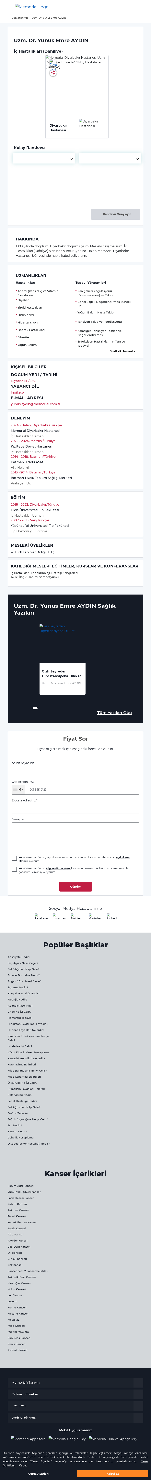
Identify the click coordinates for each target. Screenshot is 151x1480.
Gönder (75, 886)
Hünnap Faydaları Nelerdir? (26, 1029)
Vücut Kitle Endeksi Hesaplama (28, 1052)
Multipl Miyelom (18, 1331)
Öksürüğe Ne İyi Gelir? (22, 1082)
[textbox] (44, 158)
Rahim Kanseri (17, 1204)
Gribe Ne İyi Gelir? (19, 1011)
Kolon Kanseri (17, 1289)
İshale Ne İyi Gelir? (20, 1046)
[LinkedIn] (111, 918)
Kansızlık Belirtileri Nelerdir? (26, 1058)
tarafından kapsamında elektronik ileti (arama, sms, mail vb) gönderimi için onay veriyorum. (74, 870)
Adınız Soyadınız (23, 763)
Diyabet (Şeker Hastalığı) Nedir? (29, 1143)
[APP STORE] (30, 1439)
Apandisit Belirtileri (20, 1005)
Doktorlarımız (20, 17)
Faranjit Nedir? (17, 999)
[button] (141, 7)
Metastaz (13, 1319)
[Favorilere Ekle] (53, 62)
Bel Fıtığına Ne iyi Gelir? (23, 969)
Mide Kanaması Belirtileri (24, 1076)
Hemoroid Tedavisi (20, 1017)
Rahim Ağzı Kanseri (21, 1185)
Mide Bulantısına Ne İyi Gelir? (27, 1070)
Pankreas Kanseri (19, 1337)
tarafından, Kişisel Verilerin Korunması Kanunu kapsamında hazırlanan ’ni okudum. (74, 859)
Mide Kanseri (16, 1325)
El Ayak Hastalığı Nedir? (24, 993)
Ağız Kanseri (16, 1234)
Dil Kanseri (15, 1252)
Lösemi (12, 1301)
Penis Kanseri (17, 1344)
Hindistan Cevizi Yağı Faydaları (28, 1023)
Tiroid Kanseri (17, 1216)
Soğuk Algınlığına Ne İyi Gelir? (28, 1119)
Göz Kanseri (15, 1264)
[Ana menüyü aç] (6, 6)
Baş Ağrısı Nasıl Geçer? (23, 963)
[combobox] (44, 158)
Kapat (23, 1465)
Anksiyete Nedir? (19, 956)
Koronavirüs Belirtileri (22, 1064)
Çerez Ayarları (38, 1473)
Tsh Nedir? (15, 1125)
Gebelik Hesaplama (21, 1137)
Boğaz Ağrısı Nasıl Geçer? (24, 981)
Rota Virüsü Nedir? (20, 1094)
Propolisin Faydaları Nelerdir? (27, 1088)
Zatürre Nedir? (17, 1131)
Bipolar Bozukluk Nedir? (24, 975)
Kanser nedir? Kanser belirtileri (28, 1271)
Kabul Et (113, 1473)
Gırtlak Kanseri (17, 1258)
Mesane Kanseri (18, 1313)
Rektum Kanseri (18, 1210)
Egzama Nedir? (18, 987)
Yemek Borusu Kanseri (22, 1222)
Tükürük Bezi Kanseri (22, 1277)
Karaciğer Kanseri (19, 1283)
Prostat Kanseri (18, 1350)
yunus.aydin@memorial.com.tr (36, 404)
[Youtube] (93, 918)
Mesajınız (18, 819)
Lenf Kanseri (16, 1295)
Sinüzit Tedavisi (18, 1113)
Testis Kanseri (17, 1228)
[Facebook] (39, 918)
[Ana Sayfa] (32, 7)
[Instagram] (57, 918)
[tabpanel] (62, 663)
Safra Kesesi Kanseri (21, 1198)
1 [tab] (34, 708)
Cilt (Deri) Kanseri (19, 1246)
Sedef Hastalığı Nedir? (22, 1101)
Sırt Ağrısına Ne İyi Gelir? (24, 1107)
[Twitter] (75, 918)
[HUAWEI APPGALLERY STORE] (114, 1439)
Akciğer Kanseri (18, 1240)
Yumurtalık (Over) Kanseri (24, 1191)
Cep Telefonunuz (23, 785)
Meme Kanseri (17, 1307)
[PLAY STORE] (67, 1439)
